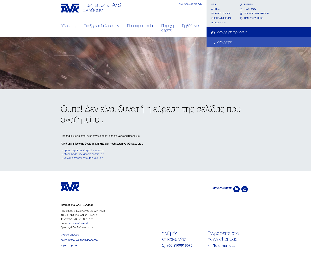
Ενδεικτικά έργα (220, 14)
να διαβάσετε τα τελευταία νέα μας (83, 158)
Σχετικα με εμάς (221, 18)
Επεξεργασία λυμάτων (101, 26)
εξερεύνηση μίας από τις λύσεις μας (84, 154)
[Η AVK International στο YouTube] (244, 189)
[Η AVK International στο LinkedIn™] (236, 189)
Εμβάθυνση (191, 26)
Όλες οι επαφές (70, 235)
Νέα (213, 5)
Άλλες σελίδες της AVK (190, 4)
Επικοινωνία (218, 23)
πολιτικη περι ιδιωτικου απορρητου (80, 240)
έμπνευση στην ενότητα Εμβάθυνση (84, 150)
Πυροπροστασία (140, 26)
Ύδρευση (68, 26)
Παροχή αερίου (167, 28)
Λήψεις (215, 9)
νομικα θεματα (69, 245)
